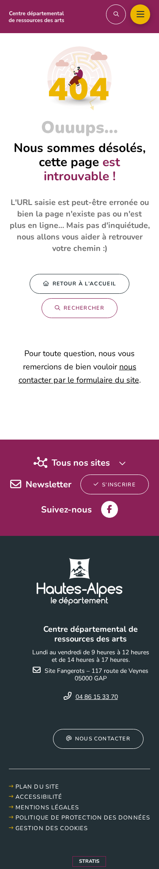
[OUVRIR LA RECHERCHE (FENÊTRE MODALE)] (116, 14)
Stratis (89, 861)
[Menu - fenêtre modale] (140, 14)
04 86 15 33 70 (97, 697)
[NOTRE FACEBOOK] (109, 509)
